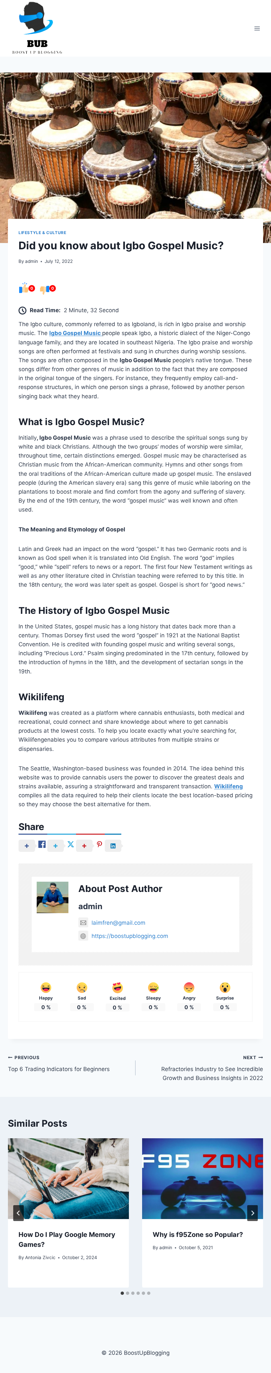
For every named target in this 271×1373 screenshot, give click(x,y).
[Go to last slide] (18, 1213)
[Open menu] (257, 28)
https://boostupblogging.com (130, 936)
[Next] (252, 1213)
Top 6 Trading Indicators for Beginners (59, 1063)
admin (31, 261)
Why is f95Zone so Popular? (198, 1235)
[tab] (122, 1293)
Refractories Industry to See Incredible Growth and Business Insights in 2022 (212, 1068)
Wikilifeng (228, 786)
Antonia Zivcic (40, 1257)
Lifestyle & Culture (42, 232)
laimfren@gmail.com (118, 922)
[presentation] (68, 1178)
